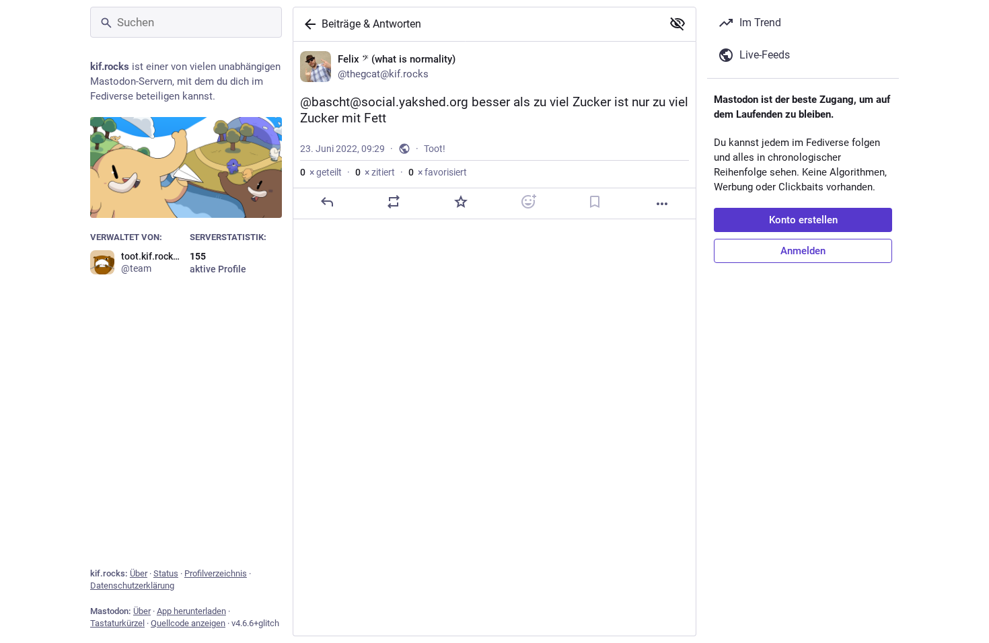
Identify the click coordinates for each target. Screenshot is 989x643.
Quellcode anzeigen (188, 623)
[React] (528, 202)
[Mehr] (662, 204)
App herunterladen (191, 611)
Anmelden (803, 251)
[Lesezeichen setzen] (595, 202)
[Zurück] (307, 24)
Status (165, 573)
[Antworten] (327, 202)
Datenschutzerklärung (132, 585)
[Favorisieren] (461, 202)
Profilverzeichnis (215, 573)
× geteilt (321, 172)
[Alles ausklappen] (677, 23)
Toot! (434, 148)
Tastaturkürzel (117, 623)
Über (138, 573)
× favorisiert (437, 172)
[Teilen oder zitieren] (394, 202)
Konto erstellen (803, 220)
